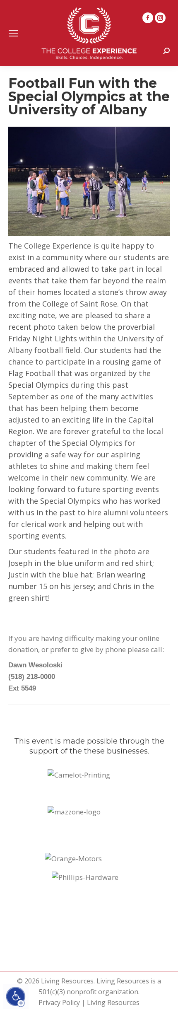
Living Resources (113, 1002)
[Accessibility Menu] (16, 996)
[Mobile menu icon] (13, 33)
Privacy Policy (59, 1002)
